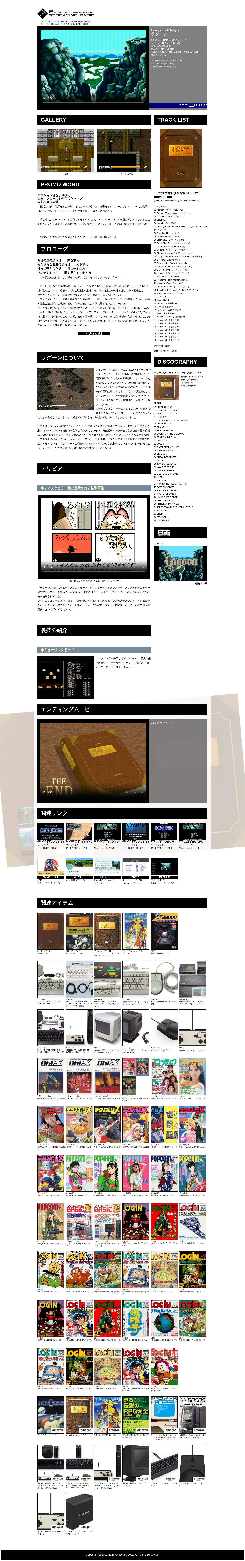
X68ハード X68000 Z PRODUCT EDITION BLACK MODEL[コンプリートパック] (192, 1003)
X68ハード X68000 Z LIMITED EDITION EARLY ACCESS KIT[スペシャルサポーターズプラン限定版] (79, 1003)
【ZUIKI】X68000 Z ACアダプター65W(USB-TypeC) (79, 1533)
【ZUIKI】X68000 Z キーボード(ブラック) (164, 1484)
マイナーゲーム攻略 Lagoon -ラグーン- (132, 880)
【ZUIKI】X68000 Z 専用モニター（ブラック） (135, 1484)
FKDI (49, 880)
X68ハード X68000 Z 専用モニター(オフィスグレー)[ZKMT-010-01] (107, 1050)
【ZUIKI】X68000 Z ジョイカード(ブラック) (50, 1533)
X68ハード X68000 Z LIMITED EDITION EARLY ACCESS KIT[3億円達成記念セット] (107, 1003)
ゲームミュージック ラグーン (77, 1435)
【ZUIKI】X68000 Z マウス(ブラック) (192, 1484)
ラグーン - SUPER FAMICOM (105, 1435)
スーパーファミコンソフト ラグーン (132, 952)
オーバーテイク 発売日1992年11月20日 (133, 846)
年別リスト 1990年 (58, 21)
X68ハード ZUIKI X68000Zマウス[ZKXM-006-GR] (164, 1002)
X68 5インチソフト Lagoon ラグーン (45, 952)
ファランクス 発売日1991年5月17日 (76, 846)
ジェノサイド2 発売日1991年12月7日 (104, 846)
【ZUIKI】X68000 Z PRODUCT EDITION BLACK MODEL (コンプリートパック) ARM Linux (50, 1485)
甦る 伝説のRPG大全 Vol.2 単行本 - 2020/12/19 (135, 1436)
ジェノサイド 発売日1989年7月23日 (48, 846)
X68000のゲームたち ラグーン (104, 880)
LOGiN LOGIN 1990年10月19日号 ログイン (51, 1388)
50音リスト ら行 (57, 24)
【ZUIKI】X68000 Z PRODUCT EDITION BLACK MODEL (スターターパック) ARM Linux (107, 1485)
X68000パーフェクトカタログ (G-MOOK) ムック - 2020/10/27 (192, 1436)
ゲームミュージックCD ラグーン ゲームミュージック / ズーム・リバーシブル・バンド (107, 953)
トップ (45, 21)
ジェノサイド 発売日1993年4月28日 (161, 846)
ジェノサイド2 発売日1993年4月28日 (189, 846)
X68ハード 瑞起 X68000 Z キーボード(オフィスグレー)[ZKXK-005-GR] (135, 1002)
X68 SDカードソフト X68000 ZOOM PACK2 (75, 952)
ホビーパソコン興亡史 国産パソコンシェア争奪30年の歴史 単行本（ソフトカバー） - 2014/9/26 (163, 1437)
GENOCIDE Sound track (47, 1435)
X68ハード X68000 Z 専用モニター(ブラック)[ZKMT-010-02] (135, 1050)
